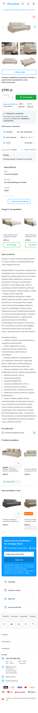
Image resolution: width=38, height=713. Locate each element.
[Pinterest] (26, 624)
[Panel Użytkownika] (28, 3)
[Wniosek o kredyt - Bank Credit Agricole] (32, 692)
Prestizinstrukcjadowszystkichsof (15, 433)
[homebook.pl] (13, 3)
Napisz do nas (11, 677)
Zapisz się (19, 560)
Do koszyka (11, 245)
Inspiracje (14, 616)
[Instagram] (19, 624)
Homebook (5, 648)
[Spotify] (33, 624)
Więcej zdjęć (20, 72)
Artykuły (33, 616)
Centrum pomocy (12, 681)
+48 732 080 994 (13, 658)
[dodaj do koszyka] (18, 463)
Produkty (5, 616)
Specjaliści (24, 616)
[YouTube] (12, 624)
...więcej (27, 573)
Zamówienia (6, 641)
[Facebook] (4, 624)
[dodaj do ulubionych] (34, 17)
